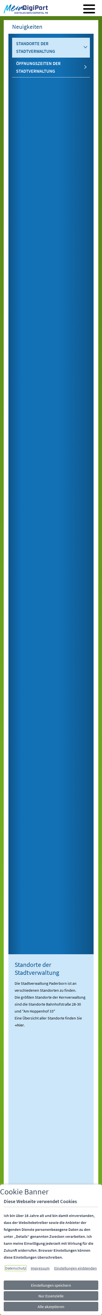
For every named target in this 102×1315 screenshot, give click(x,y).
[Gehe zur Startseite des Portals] (24, 9)
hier (20, 1024)
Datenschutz (15, 1268)
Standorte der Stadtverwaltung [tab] (35, 47)
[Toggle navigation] (89, 9)
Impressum (40, 1268)
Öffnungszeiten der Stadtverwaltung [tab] (38, 67)
